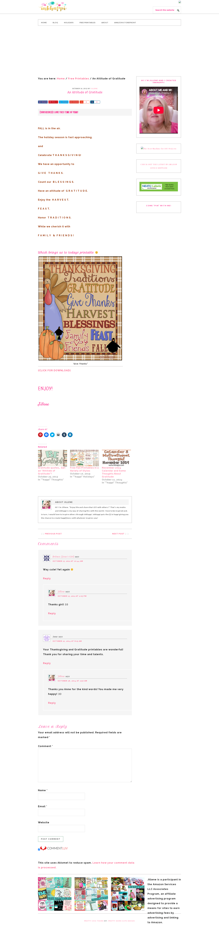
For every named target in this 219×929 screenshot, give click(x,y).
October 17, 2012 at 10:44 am (68, 561)
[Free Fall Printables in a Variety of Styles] (84, 458)
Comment (45, 746)
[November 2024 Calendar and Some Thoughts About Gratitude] (116, 458)
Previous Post (53, 534)
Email (42, 806)
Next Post (118, 534)
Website (43, 822)
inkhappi (60, 6)
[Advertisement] (109, 51)
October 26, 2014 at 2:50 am (72, 681)
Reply (47, 578)
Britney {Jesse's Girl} (63, 556)
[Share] (81, 102)
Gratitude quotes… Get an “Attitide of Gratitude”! (51, 471)
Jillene (61, 591)
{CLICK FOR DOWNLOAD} (54, 370)
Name (43, 790)
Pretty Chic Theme (94, 921)
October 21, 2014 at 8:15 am (67, 641)
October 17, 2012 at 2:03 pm (72, 596)
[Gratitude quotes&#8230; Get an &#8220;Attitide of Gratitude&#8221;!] (52, 458)
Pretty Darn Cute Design (121, 921)
